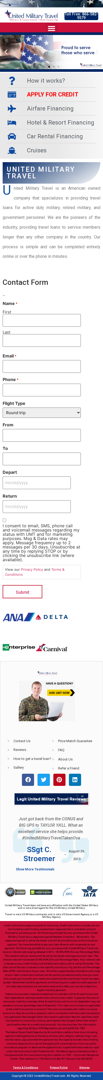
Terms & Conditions (25, 1067)
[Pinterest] (59, 780)
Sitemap (84, 1067)
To (5, 448)
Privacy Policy (32, 569)
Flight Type (14, 403)
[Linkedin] (75, 780)
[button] (81, 16)
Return (10, 496)
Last (6, 332)
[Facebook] (28, 780)
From (8, 425)
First (7, 311)
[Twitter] (44, 780)
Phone (10, 379)
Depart (10, 472)
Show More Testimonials (35, 869)
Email (9, 356)
